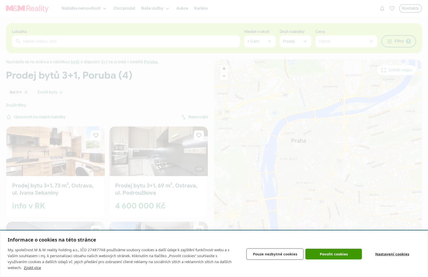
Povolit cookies (334, 253)
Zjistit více (32, 267)
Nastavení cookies (392, 253)
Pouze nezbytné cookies (275, 253)
